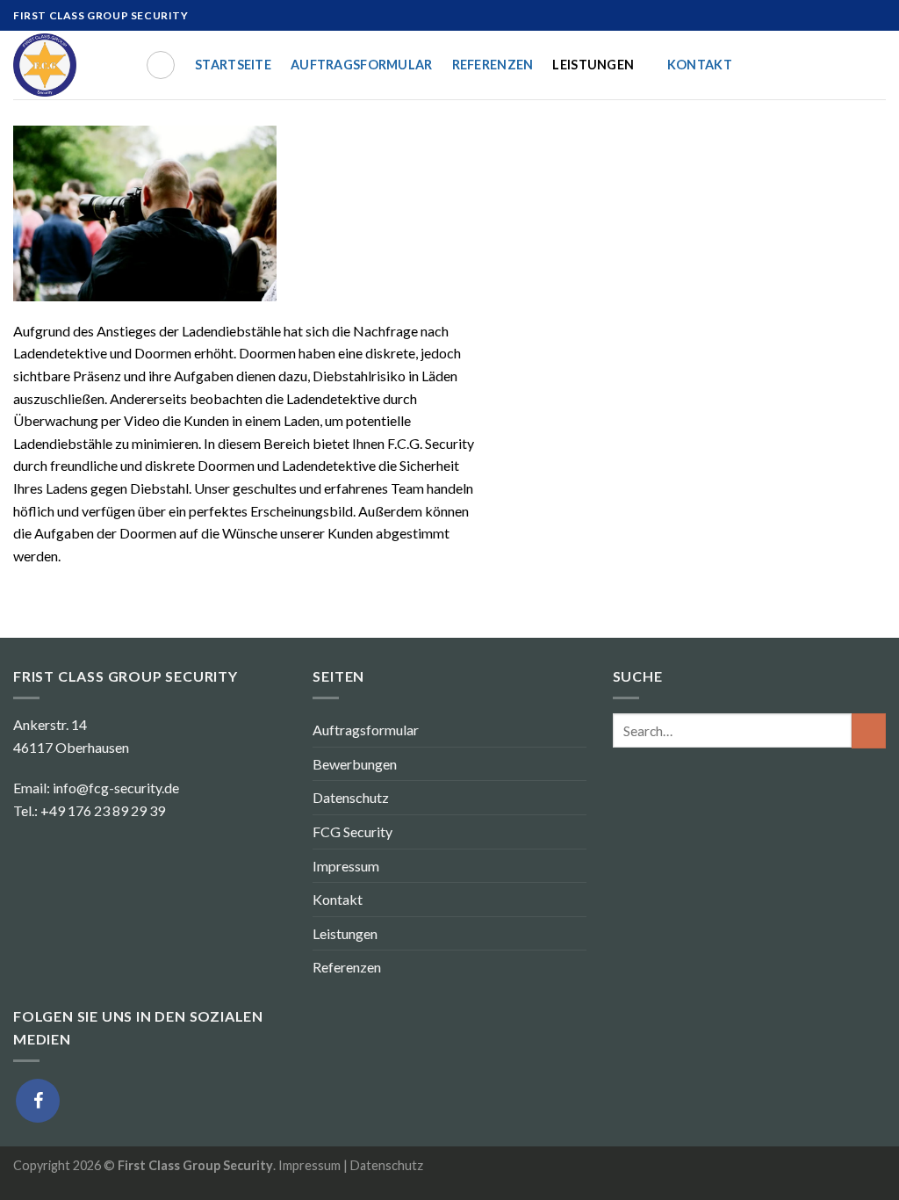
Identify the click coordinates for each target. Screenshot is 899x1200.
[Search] (161, 65)
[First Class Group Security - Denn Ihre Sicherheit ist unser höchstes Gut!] (66, 65)
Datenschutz (351, 797)
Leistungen (593, 64)
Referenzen (493, 64)
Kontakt (699, 64)
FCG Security (352, 831)
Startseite (233, 64)
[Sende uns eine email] (877, 16)
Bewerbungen (355, 763)
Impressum (346, 865)
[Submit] (869, 730)
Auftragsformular (362, 64)
